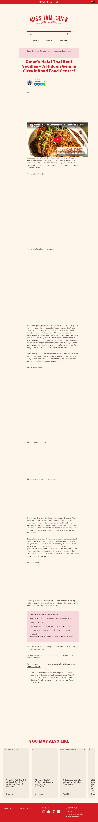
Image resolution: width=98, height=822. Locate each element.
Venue (48, 40)
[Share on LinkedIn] (38, 84)
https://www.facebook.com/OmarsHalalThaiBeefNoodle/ (51, 637)
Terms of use (8, 808)
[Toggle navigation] (94, 20)
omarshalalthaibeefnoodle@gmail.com (56, 626)
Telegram (43, 51)
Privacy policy (25, 808)
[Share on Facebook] (35, 84)
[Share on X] (41, 84)
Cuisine (63, 40)
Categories (33, 40)
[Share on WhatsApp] (44, 84)
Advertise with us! (49, 1)
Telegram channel (33, 666)
